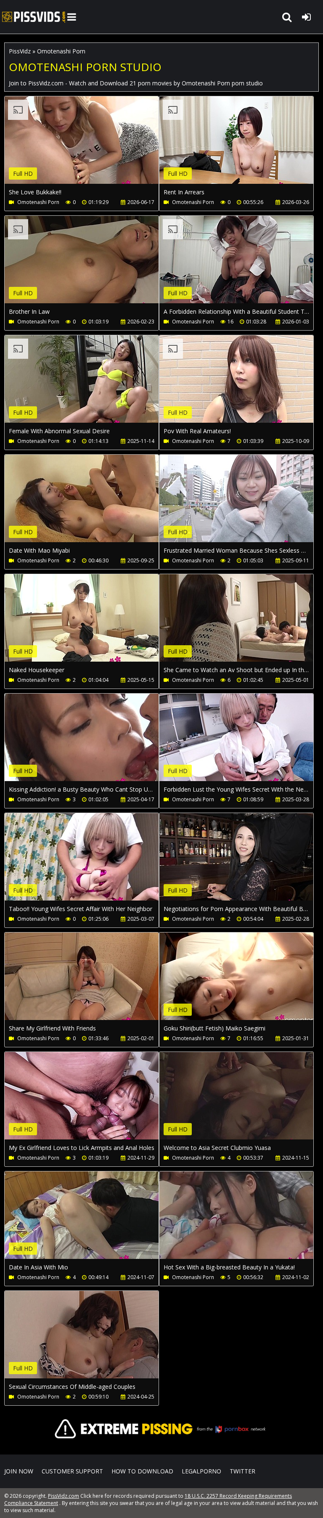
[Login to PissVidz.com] (306, 16)
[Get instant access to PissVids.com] (161, 1446)
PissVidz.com (33, 17)
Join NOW (18, 1471)
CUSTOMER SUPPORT (72, 1471)
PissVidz (20, 51)
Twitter (242, 1471)
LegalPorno (201, 1471)
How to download (142, 1471)
